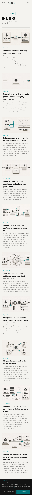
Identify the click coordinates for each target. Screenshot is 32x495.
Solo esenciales (9, 492)
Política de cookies (18, 488)
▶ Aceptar (23, 492)
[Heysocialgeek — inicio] (8, 3)
